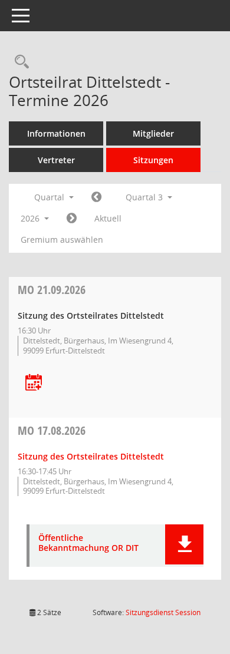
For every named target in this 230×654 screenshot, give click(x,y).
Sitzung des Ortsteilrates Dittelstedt (91, 456)
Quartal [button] (50, 197)
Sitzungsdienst (163, 612)
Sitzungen (153, 160)
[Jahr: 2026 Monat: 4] (96, 197)
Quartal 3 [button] (145, 197)
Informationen (56, 133)
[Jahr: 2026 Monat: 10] (72, 218)
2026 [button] (31, 218)
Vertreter (56, 160)
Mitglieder (153, 133)
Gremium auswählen (62, 239)
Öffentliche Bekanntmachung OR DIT (88, 543)
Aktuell (107, 218)
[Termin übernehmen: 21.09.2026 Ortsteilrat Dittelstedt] (34, 383)
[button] (184, 544)
